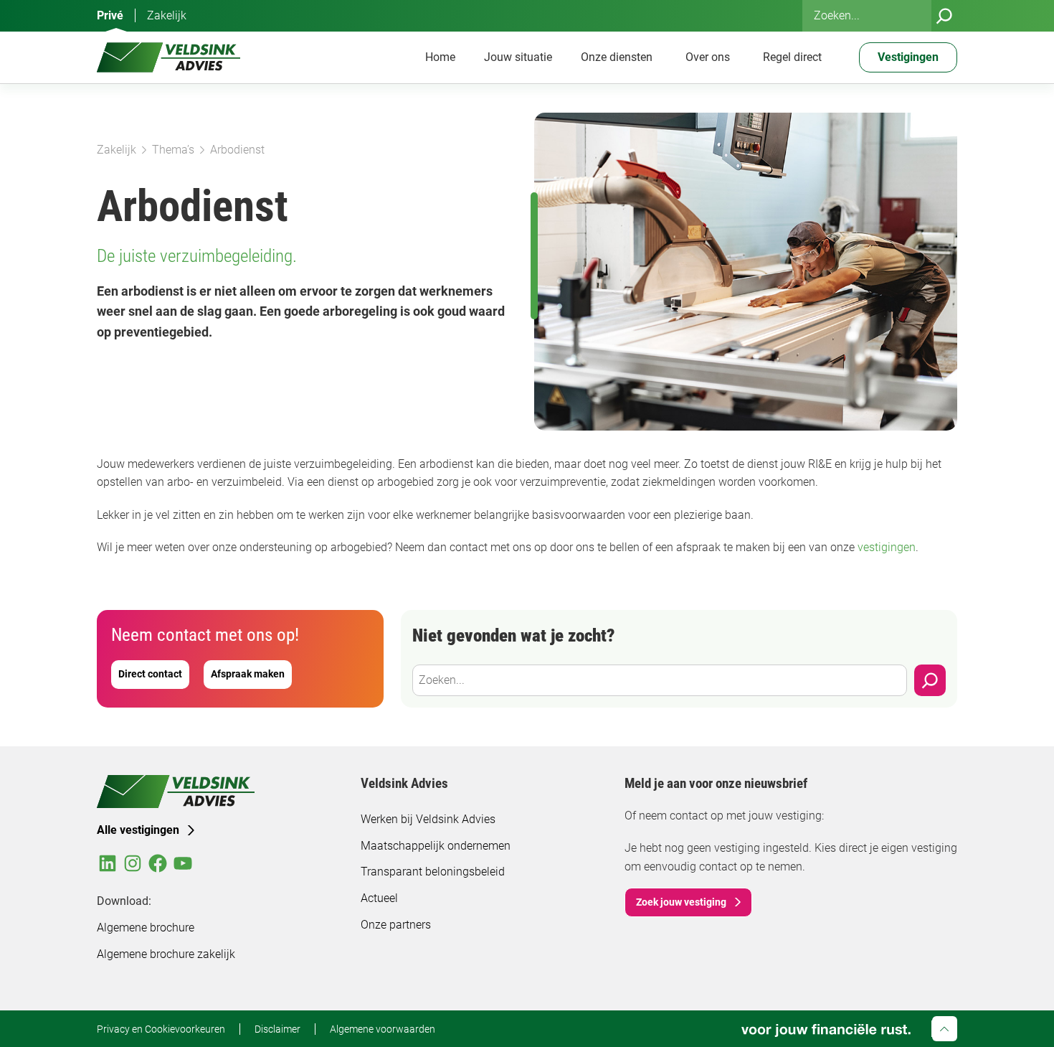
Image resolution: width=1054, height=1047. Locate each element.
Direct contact (150, 674)
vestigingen (887, 547)
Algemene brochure (145, 927)
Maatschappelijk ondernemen (436, 846)
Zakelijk (166, 15)
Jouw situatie (518, 57)
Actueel (379, 898)
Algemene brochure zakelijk (166, 954)
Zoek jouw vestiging (681, 902)
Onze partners (396, 924)
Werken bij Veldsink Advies (428, 819)
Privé (110, 15)
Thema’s (173, 149)
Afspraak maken (248, 674)
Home (440, 57)
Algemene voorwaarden (382, 1029)
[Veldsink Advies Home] (168, 57)
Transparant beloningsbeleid (433, 871)
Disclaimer (277, 1029)
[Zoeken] (944, 16)
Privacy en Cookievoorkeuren (161, 1029)
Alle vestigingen (138, 830)
